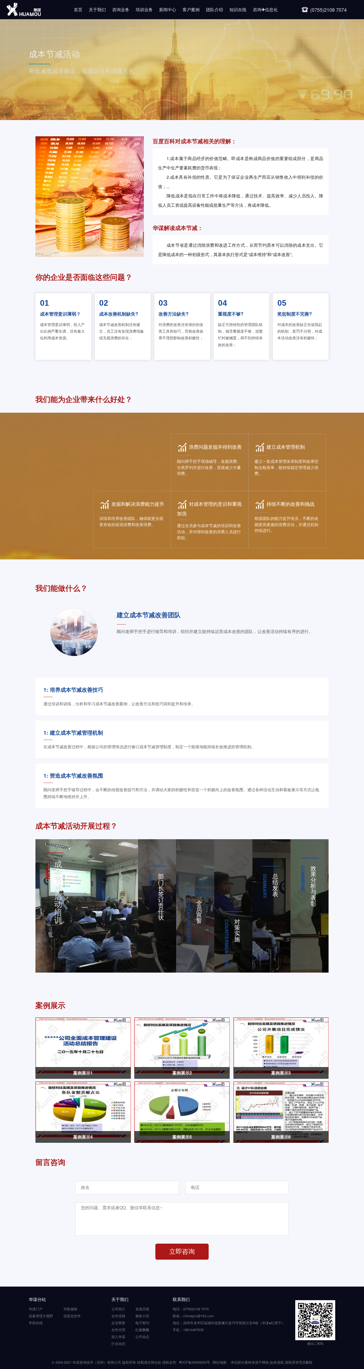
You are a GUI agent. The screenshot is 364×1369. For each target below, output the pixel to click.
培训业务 (144, 9)
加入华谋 (118, 1336)
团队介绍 (214, 9)
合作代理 (118, 1329)
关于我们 (97, 9)
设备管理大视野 (41, 1315)
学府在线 (36, 1322)
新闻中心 (167, 9)
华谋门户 (36, 1308)
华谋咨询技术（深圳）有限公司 (96, 1362)
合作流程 (118, 1315)
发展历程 (142, 1308)
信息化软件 (72, 1315)
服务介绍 (142, 1315)
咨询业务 (120, 9)
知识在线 (237, 9)
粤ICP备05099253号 (194, 1362)
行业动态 (118, 1343)
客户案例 (191, 9)
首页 (78, 9)
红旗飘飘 (142, 1329)
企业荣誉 (118, 1322)
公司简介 (118, 1308)
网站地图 (220, 1362)
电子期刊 (142, 1322)
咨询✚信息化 (265, 9)
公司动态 (142, 1336)
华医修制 (70, 1308)
